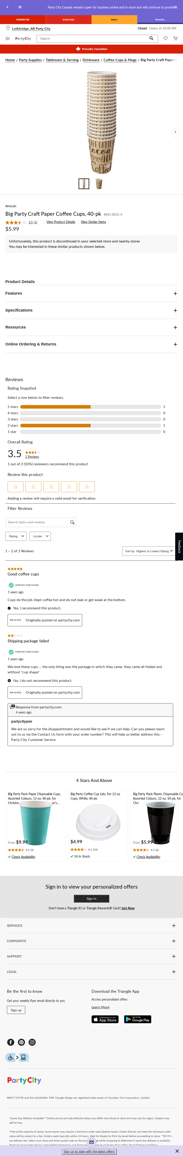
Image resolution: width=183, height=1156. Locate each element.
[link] (23, 222)
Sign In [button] (91, 898)
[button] (151, 38)
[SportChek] (69, 19)
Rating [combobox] (13, 536)
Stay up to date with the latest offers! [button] (89, 1151)
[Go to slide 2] (99, 183)
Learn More (100, 1007)
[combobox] (152, 551)
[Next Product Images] (175, 132)
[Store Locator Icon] (8, 28)
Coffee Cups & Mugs (120, 60)
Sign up (16, 1010)
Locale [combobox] (37, 536)
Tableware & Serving (62, 60)
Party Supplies (30, 60)
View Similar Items (93, 222)
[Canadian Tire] (23, 19)
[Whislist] (165, 39)
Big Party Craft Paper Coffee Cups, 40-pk (53, 214)
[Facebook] (10, 1042)
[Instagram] (32, 1042)
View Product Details (60, 222)
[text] (35, 850)
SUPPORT (14, 956)
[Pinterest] (21, 1042)
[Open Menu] (7, 39)
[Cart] (175, 39)
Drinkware (91, 60)
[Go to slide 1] (84, 183)
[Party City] (160, 19)
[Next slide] (175, 7)
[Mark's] (114, 19)
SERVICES (14, 925)
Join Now (128, 908)
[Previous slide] (7, 7)
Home (10, 60)
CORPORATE (16, 941)
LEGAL (12, 972)
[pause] (20, 7)
